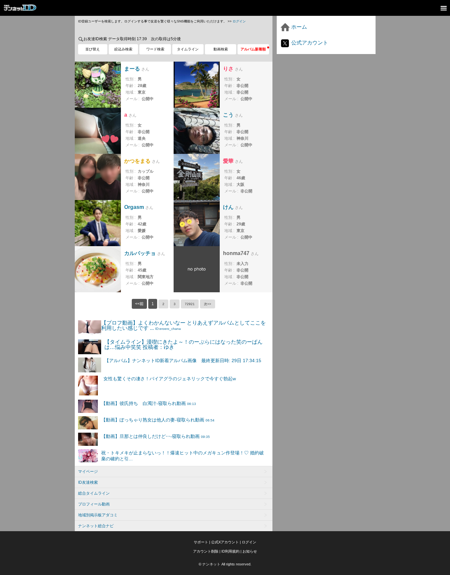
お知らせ (249, 551)
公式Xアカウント (225, 542)
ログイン (239, 21)
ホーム (298, 27)
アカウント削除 (205, 551)
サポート (201, 542)
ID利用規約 (230, 551)
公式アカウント (309, 42)
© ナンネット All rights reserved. (225, 564)
